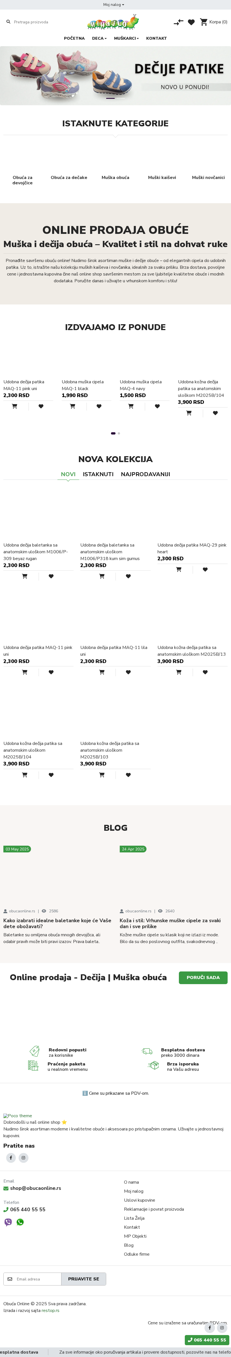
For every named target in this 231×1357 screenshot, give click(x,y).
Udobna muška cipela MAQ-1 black (83, 385)
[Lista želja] (191, 22)
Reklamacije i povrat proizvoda (154, 1209)
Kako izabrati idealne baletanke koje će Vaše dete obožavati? (57, 924)
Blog (129, 1245)
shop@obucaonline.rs (35, 1188)
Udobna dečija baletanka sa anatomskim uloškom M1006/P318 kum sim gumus (110, 552)
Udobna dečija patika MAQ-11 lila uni (113, 650)
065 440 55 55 (27, 1209)
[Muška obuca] (58, 1016)
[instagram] (23, 1158)
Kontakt (132, 1227)
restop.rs (50, 1310)
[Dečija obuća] (172, 1016)
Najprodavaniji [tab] (145, 474)
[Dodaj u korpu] (20, 407)
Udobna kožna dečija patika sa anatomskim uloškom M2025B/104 (201, 388)
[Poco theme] (17, 1115)
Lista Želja (134, 1218)
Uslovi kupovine (139, 1200)
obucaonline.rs (22, 911)
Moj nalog (133, 1191)
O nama (131, 1182)
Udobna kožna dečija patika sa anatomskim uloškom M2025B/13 (191, 650)
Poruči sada (203, 978)
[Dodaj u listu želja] (37, 407)
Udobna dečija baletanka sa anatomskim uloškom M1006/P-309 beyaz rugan (35, 552)
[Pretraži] (8, 22)
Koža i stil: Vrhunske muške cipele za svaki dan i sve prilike (170, 924)
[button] (114, 5)
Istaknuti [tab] (98, 474)
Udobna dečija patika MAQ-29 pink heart (191, 548)
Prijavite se (83, 1279)
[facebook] (11, 1158)
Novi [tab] (68, 474)
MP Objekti (135, 1236)
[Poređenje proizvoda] (178, 22)
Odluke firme (137, 1254)
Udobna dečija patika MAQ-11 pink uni (23, 385)
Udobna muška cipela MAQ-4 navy (141, 385)
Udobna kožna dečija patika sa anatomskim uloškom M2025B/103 (109, 750)
